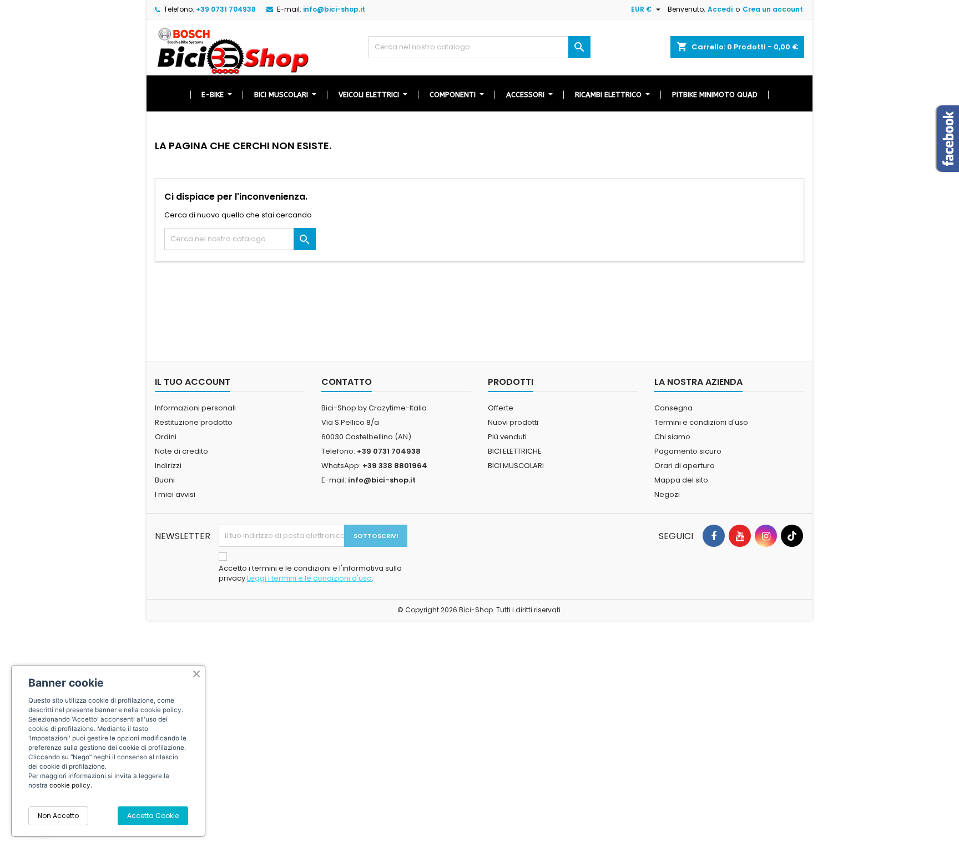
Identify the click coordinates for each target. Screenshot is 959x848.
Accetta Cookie (153, 815)
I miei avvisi (175, 494)
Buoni (165, 480)
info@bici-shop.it (334, 9)
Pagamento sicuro (687, 451)
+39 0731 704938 (226, 9)
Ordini (165, 436)
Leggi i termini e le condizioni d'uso (309, 578)
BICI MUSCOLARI (516, 465)
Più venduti (507, 436)
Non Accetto (58, 815)
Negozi (667, 494)
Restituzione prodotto (194, 422)
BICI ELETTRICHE (515, 451)
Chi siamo (672, 436)
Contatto (346, 381)
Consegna (673, 408)
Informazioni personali (195, 408)
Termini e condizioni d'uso (701, 422)
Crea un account (773, 9)
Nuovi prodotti (513, 422)
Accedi (720, 9)
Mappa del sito (681, 480)
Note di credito (181, 451)
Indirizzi (168, 465)
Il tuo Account (192, 381)
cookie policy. (70, 785)
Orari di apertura (684, 465)
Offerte (500, 408)
